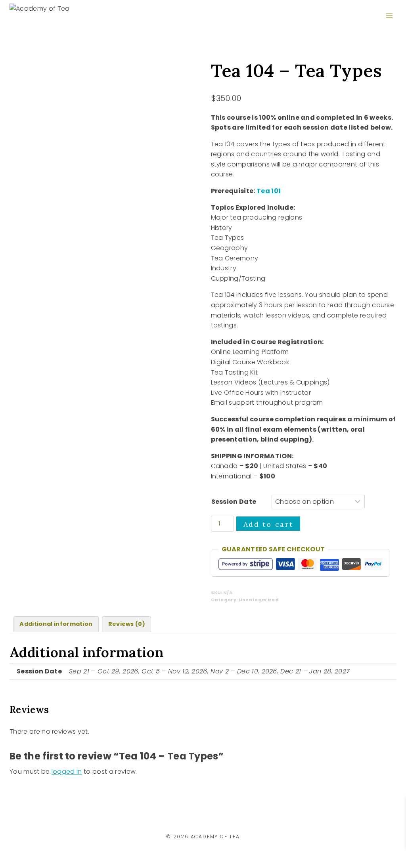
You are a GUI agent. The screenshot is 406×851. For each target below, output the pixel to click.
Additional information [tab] (55, 624)
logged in (67, 771)
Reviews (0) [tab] (127, 624)
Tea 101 (269, 190)
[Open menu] (389, 16)
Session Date (234, 501)
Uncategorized (259, 600)
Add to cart (268, 524)
